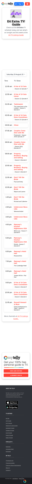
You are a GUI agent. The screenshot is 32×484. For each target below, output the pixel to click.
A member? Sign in (16, 375)
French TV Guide (9, 435)
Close (16, 125)
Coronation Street (10, 449)
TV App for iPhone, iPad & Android (13, 465)
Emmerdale (8, 451)
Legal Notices (15, 478)
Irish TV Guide (9, 432)
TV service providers (10, 463)
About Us (8, 467)
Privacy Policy (21, 478)
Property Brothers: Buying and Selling (20, 156)
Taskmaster (18, 104)
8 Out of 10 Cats (20, 86)
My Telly (7, 418)
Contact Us (8, 470)
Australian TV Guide (10, 428)
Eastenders (8, 446)
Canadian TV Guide (10, 430)
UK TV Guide (8, 420)
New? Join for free (16, 371)
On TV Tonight (9, 423)
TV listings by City (9, 460)
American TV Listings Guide (11, 425)
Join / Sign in (19, 4)
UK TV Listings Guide (16, 35)
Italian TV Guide (9, 437)
